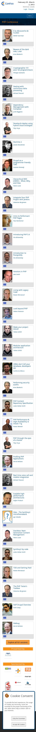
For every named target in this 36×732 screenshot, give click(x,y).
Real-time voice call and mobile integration (23, 476)
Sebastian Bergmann (19, 202)
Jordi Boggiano (17, 112)
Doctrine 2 (17, 142)
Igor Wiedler (17, 517)
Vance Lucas (17, 186)
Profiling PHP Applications (18, 457)
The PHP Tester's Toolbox (20, 587)
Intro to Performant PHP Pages (21, 217)
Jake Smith (16, 274)
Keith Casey (16, 608)
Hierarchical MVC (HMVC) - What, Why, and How (21, 181)
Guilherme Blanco (18, 371)
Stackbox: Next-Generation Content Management (21, 532)
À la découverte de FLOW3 (20, 32)
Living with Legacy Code (20, 291)
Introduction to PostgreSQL (19, 254)
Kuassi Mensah (18, 426)
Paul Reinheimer (18, 221)
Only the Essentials (19, 718)
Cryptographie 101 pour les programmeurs (23, 69)
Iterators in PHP (19, 271)
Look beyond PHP (20, 308)
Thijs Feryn (16, 128)
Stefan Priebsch (18, 500)
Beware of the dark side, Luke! (21, 50)
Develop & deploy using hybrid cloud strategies (23, 124)
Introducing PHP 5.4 (21, 234)
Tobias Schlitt (17, 332)
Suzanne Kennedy (18, 167)
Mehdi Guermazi (18, 36)
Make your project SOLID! (20, 328)
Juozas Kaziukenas (19, 145)
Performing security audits (21, 383)
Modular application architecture (21, 346)
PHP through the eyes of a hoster (22, 439)
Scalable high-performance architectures (19, 495)
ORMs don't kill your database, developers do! (22, 366)
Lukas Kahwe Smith (19, 406)
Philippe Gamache (19, 73)
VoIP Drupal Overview (22, 605)
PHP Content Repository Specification (23, 402)
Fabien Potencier (18, 311)
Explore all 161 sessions (18, 642)
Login (25, 9)
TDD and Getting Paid (22, 567)
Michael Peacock (18, 93)
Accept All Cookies (19, 724)
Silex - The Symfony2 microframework (21, 513)
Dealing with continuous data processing (20, 88)
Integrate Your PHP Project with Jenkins (21, 198)
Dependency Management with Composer (21, 107)
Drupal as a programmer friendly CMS (22, 162)
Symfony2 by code (20, 549)
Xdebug (16, 623)
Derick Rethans (18, 461)
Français (31, 9)
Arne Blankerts (17, 54)
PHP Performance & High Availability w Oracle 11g (21, 421)
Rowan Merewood (18, 295)
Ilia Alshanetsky (18, 237)
